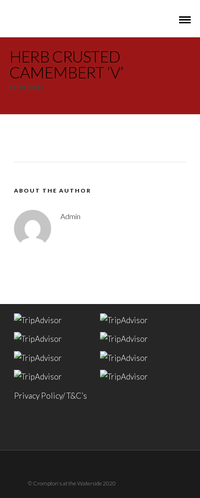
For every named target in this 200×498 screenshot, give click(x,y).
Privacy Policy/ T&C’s (50, 396)
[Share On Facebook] (27, 457)
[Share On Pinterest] (53, 457)
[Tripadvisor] (112, 467)
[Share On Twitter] (40, 457)
